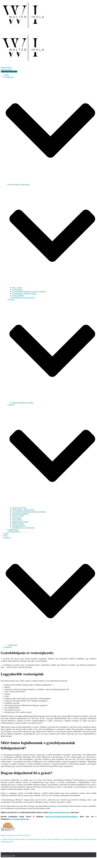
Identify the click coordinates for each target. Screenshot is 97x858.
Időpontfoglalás (13, 645)
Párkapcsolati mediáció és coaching (22, 403)
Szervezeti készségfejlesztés (20, 514)
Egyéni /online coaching (19, 508)
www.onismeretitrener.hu (19, 819)
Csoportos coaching (18, 516)
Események (8, 647)
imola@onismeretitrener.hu (59, 812)
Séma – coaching (17, 288)
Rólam (6, 534)
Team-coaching (16, 518)
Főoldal (7, 75)
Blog (6, 536)
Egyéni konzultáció (18, 295)
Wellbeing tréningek (18, 524)
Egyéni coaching (17, 289)
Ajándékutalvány (13, 530)
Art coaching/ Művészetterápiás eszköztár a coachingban (29, 291)
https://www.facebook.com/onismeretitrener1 (61, 816)
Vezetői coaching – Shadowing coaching (24, 293)
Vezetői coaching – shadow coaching (23, 510)
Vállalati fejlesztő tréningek (20, 522)
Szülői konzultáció (17, 532)
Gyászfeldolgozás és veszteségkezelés (23, 297)
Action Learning (17, 520)
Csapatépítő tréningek (18, 526)
